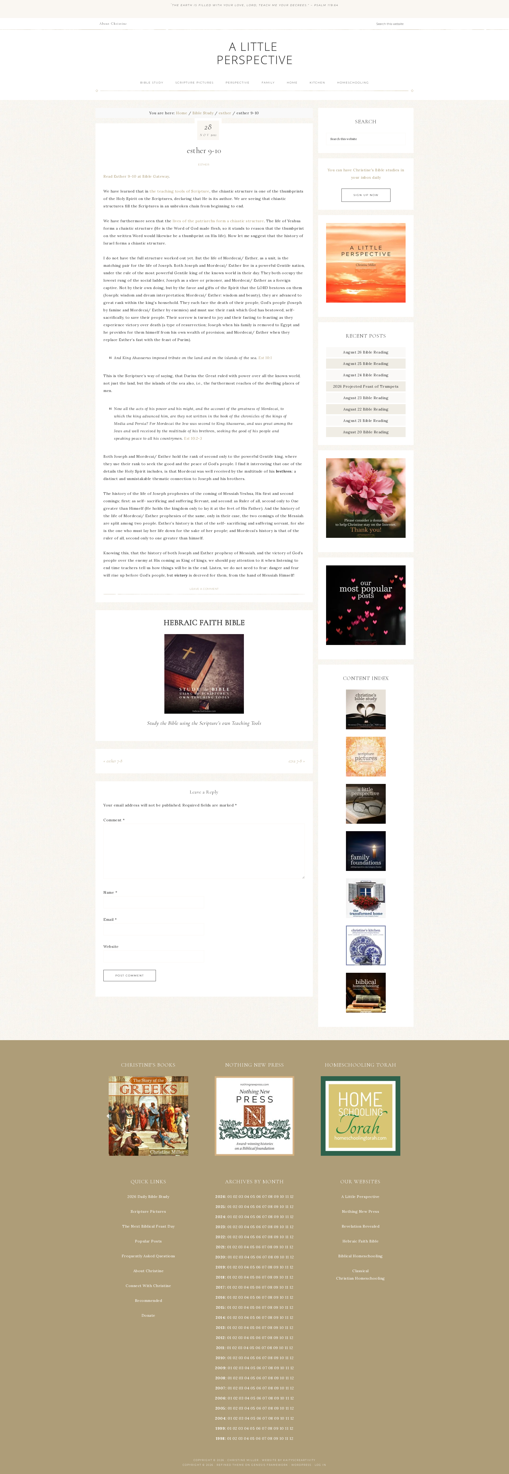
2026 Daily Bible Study (148, 1196)
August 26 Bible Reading (366, 352)
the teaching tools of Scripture (179, 191)
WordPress (301, 1464)
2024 (220, 1216)
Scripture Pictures (148, 1211)
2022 (220, 1237)
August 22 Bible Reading (366, 409)
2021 (220, 1247)
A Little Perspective (254, 52)
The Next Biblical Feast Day (148, 1226)
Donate (148, 1315)
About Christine (148, 1270)
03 (241, 1196)
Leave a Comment (204, 589)
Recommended (148, 1300)
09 (276, 1206)
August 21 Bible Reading (365, 420)
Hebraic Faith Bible (361, 1241)
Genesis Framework (269, 1464)
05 (252, 1196)
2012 (220, 1337)
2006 (220, 1398)
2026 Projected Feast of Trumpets (366, 386)
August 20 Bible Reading (366, 432)
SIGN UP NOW (366, 195)
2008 (220, 1378)
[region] (148, 1116)
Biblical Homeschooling (360, 1256)
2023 (220, 1226)
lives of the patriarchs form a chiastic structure (218, 221)
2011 (220, 1347)
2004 (220, 1418)
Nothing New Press (360, 1211)
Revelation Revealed (361, 1226)
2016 (220, 1297)
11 (287, 1206)
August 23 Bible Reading (366, 397)
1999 (220, 1428)
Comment (114, 820)
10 (282, 1206)
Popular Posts (148, 1241)
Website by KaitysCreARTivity (288, 1460)
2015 (220, 1307)
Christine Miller (243, 1460)
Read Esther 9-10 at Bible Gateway (136, 176)
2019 (220, 1267)
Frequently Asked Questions (148, 1256)
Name (110, 892)
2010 (220, 1357)
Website (111, 946)
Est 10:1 (265, 357)
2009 (220, 1368)
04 (246, 1196)
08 (270, 1196)
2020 (220, 1257)
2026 (220, 1196)
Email (110, 919)
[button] (148, 1116)
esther (203, 164)
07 (264, 1196)
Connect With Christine (148, 1285)
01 (229, 1196)
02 (235, 1196)
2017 (220, 1287)
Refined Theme (230, 1464)
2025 (220, 1206)
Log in (320, 1464)
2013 (220, 1327)
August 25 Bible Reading (366, 363)
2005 (220, 1408)
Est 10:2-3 (193, 438)
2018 (220, 1277)
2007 (220, 1388)
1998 (220, 1438)
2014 (220, 1317)
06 (258, 1196)
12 (291, 1206)
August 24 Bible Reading (366, 375)
